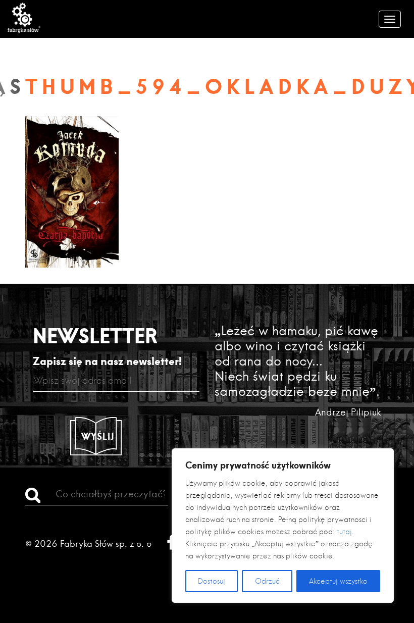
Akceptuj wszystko (338, 581)
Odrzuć (267, 581)
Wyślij (98, 436)
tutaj (344, 531)
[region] (283, 525)
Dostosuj (211, 581)
